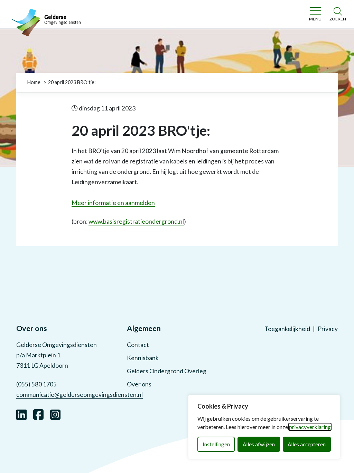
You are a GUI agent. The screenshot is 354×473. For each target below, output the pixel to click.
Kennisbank (143, 358)
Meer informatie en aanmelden (113, 202)
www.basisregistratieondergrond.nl (136, 221)
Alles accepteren (307, 444)
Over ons (139, 384)
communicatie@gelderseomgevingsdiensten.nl (79, 394)
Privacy (328, 328)
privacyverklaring (310, 426)
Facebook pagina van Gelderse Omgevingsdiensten (38, 414)
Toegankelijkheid (287, 328)
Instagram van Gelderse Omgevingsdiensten (55, 414)
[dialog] (264, 427)
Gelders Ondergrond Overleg (166, 371)
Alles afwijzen (259, 444)
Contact (138, 344)
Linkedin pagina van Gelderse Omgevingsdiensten (21, 414)
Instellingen (216, 444)
